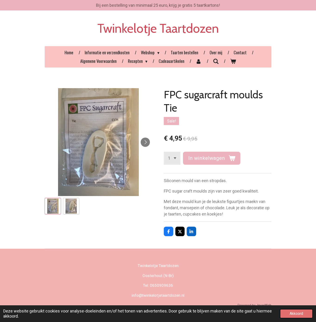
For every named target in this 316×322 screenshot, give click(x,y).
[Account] (198, 61)
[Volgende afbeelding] (145, 142)
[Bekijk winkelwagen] (233, 61)
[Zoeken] (216, 61)
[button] (53, 206)
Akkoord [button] (296, 313)
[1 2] (172, 158)
